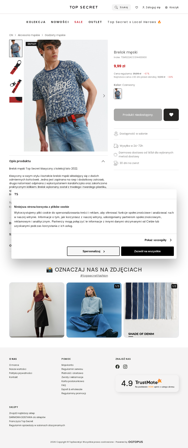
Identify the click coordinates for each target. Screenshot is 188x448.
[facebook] (117, 367)
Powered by (121, 441)
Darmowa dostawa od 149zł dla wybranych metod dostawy (146, 154)
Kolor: (124, 85)
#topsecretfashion (94, 276)
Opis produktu (20, 161)
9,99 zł (119, 66)
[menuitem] (36, 22)
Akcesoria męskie (29, 35)
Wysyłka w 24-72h (131, 146)
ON (11, 35)
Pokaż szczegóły (156, 240)
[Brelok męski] (15, 48)
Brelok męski (125, 52)
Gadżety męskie (55, 35)
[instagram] (125, 367)
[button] (31, 369)
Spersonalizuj (91, 251)
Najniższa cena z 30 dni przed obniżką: (143, 76)
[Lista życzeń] (136, 7)
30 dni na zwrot (129, 163)
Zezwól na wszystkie (147, 251)
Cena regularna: (131, 73)
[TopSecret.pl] (83, 7)
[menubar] (94, 22)
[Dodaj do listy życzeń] (171, 115)
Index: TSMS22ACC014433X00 (130, 57)
